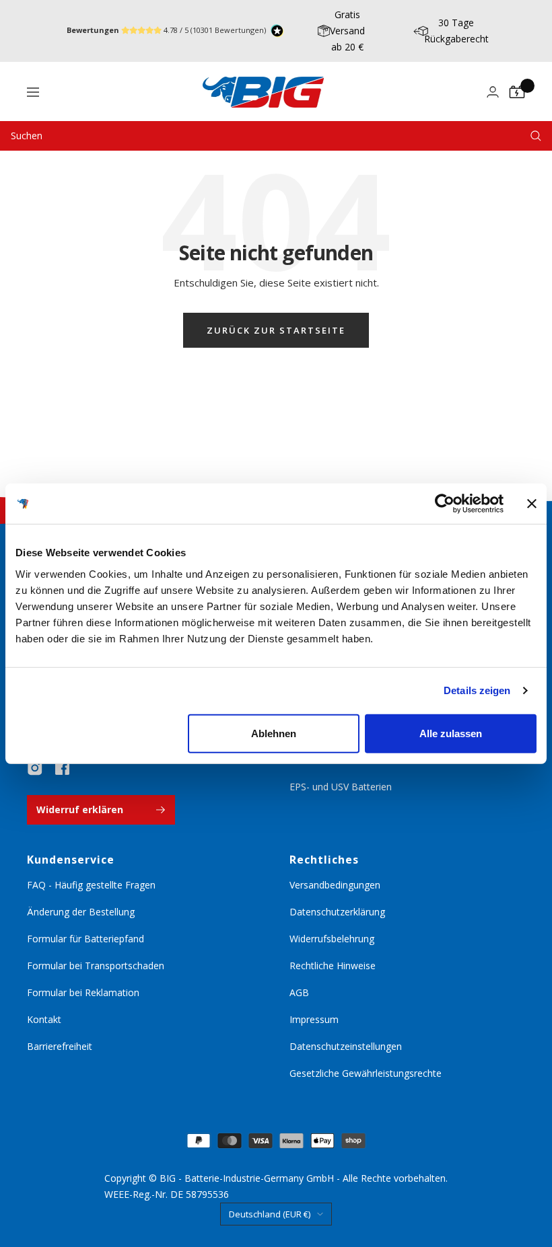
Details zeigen (477, 690)
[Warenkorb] (517, 92)
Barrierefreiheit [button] (59, 1046)
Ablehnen (273, 733)
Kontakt (44, 1019)
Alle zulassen (450, 733)
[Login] (493, 92)
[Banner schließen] (532, 503)
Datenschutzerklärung (337, 911)
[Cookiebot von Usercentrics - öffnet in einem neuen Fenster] (445, 504)
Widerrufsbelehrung (331, 938)
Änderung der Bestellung (81, 911)
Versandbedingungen (334, 884)
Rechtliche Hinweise (332, 965)
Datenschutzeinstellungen (345, 1046)
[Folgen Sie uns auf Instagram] (35, 768)
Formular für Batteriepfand (85, 938)
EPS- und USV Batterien (340, 786)
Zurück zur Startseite (276, 330)
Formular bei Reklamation (83, 992)
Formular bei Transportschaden (95, 965)
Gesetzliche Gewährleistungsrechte (365, 1073)
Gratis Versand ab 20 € (347, 30)
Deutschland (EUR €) (269, 1214)
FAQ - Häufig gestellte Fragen (91, 884)
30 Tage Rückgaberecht (456, 30)
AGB (299, 992)
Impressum (314, 1019)
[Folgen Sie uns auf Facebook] (62, 768)
